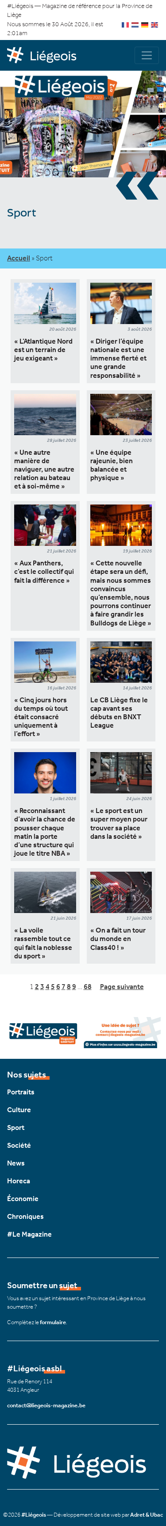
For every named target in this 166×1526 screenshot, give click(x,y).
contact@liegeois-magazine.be (46, 1405)
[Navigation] (147, 55)
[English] (155, 24)
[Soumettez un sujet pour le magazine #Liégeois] (83, 1032)
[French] (126, 24)
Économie (23, 1198)
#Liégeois (33, 1514)
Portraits (21, 1092)
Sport (15, 1127)
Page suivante (122, 986)
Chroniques (25, 1216)
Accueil (18, 258)
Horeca (18, 1181)
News (16, 1163)
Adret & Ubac (146, 1514)
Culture (19, 1109)
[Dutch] (135, 24)
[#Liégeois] (45, 56)
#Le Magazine (29, 1234)
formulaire (53, 1322)
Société (19, 1145)
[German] (145, 24)
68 (88, 986)
